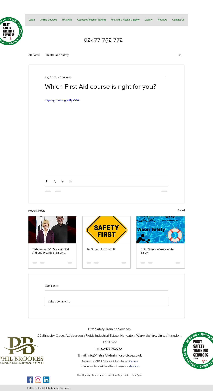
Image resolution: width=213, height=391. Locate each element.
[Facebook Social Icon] (30, 379)
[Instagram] (38, 379)
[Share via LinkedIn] (62, 181)
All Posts (34, 55)
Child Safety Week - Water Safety (157, 251)
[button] (125, 20)
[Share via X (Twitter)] (54, 181)
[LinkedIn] (46, 379)
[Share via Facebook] (46, 181)
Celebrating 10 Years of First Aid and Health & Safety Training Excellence (50, 251)
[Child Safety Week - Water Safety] (160, 229)
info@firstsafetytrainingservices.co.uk (115, 355)
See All (181, 210)
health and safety (57, 55)
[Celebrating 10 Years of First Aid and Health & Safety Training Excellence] (52, 229)
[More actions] (166, 77)
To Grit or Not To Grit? (101, 249)
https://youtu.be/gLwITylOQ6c (62, 100)
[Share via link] (71, 181)
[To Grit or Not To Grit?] (107, 229)
